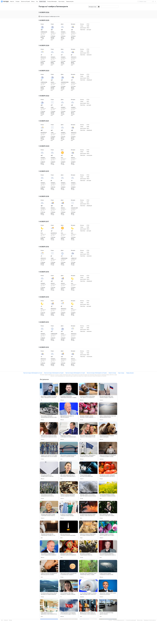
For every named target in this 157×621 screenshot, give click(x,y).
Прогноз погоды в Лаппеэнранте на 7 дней (75, 372)
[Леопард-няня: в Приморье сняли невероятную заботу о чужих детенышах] (88, 569)
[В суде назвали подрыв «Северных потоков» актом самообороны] (108, 569)
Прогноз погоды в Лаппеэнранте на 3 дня (32, 372)
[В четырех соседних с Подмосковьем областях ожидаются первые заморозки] (88, 549)
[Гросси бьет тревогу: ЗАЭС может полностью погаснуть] (108, 589)
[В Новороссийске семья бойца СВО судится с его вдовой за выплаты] (88, 392)
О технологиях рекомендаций (131, 620)
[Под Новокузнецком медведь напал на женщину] (108, 431)
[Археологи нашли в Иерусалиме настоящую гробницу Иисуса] (88, 530)
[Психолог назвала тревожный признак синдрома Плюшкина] (68, 490)
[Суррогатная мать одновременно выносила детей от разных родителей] (49, 569)
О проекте (110, 620)
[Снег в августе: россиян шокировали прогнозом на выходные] (49, 490)
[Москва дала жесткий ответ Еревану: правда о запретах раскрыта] (108, 392)
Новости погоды (112, 372)
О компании (6, 620)
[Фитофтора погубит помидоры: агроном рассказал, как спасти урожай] (108, 471)
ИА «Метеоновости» (152, 620)
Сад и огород (121, 372)
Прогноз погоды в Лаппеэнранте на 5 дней (53, 372)
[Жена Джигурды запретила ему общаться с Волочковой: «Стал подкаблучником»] (88, 431)
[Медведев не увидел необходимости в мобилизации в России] (68, 431)
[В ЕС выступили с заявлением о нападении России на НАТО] (88, 451)
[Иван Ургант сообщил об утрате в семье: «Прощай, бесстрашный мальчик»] (49, 392)
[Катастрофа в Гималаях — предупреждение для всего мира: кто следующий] (49, 412)
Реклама (10, 620)
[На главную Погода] (6, 1)
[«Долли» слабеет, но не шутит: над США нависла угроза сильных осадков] (88, 490)
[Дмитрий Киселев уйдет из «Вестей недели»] (68, 412)
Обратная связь (140, 620)
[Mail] (2, 1)
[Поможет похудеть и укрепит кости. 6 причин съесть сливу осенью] (108, 530)
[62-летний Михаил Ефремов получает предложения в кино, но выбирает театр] (108, 549)
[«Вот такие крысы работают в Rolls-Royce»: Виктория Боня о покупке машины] (68, 471)
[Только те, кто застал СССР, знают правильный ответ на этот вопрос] (49, 451)
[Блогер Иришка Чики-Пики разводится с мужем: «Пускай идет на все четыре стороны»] (68, 589)
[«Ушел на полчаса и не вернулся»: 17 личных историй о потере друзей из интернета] (108, 451)
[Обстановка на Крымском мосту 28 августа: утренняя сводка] (68, 451)
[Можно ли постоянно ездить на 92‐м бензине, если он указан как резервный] (88, 608)
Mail (2, 620)
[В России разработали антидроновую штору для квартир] (49, 471)
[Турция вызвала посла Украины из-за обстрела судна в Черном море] (68, 608)
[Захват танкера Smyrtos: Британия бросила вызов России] (108, 412)
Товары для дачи (130, 372)
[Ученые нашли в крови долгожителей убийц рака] (88, 471)
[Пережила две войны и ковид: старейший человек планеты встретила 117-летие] (49, 510)
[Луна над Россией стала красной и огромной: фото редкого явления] (68, 569)
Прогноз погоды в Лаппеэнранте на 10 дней (97, 372)
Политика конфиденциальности (118, 620)
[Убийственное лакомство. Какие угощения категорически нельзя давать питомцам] (49, 431)
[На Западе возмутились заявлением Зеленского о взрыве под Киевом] (68, 392)
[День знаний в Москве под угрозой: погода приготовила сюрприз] (108, 510)
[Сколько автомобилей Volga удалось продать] (108, 608)
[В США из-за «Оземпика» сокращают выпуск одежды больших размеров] (68, 510)
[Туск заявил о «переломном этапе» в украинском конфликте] (49, 549)
